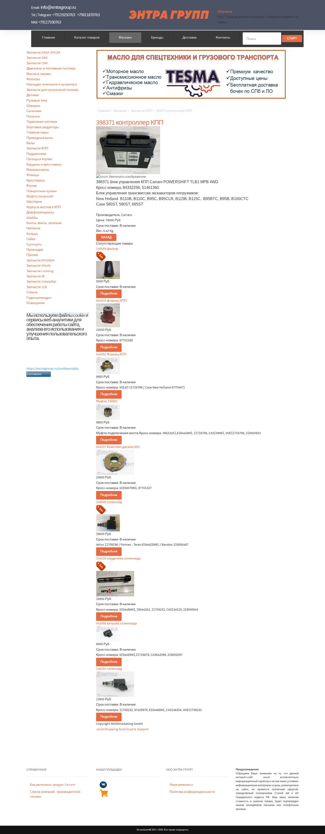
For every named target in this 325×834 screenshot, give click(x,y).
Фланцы (32, 175)
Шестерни (34, 202)
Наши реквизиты (181, 785)
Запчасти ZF (35, 276)
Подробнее (108, 293)
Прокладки (34, 250)
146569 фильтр (107, 249)
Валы (30, 143)
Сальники (33, 111)
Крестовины (35, 180)
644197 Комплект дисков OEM (118, 447)
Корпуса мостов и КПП (43, 207)
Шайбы (32, 218)
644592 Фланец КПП (111, 354)
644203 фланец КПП (111, 301)
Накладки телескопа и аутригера (51, 84)
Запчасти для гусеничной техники (52, 90)
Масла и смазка (38, 74)
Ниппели (33, 228)
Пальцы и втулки (39, 159)
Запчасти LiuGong (39, 271)
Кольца (32, 234)
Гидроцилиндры (38, 298)
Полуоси (33, 116)
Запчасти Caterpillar (41, 282)
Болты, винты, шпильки (44, 223)
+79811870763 (88, 14)
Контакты (223, 37)
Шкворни (33, 106)
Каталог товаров (86, 37)
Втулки (31, 186)
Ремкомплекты (37, 170)
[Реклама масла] (191, 74)
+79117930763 (49, 22)
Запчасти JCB (36, 287)
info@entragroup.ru (58, 7)
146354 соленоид (109, 669)
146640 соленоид (109, 502)
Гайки (30, 239)
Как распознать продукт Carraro (52, 785)
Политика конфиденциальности (192, 792)
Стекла (31, 292)
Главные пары (37, 132)
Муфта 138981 (107, 401)
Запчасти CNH (37, 63)
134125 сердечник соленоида (118, 558)
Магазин (125, 37)
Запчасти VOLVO (38, 266)
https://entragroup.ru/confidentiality (52, 369)
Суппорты (34, 244)
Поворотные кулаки (41, 191)
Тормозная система (41, 122)
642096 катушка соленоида (116, 623)
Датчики (32, 95)
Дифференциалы (40, 212)
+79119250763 (63, 14)
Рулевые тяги (36, 101)
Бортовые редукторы (42, 127)
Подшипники (36, 154)
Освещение (35, 303)
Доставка (189, 37)
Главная (48, 37)
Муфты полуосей (39, 196)
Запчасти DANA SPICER (43, 52)
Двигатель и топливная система (50, 68)
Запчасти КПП (37, 148)
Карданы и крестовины (44, 165)
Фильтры (33, 79)
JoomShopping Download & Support (122, 729)
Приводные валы (39, 138)
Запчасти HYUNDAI (40, 260)
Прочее (32, 255)
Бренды (157, 37)
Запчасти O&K (37, 58)
